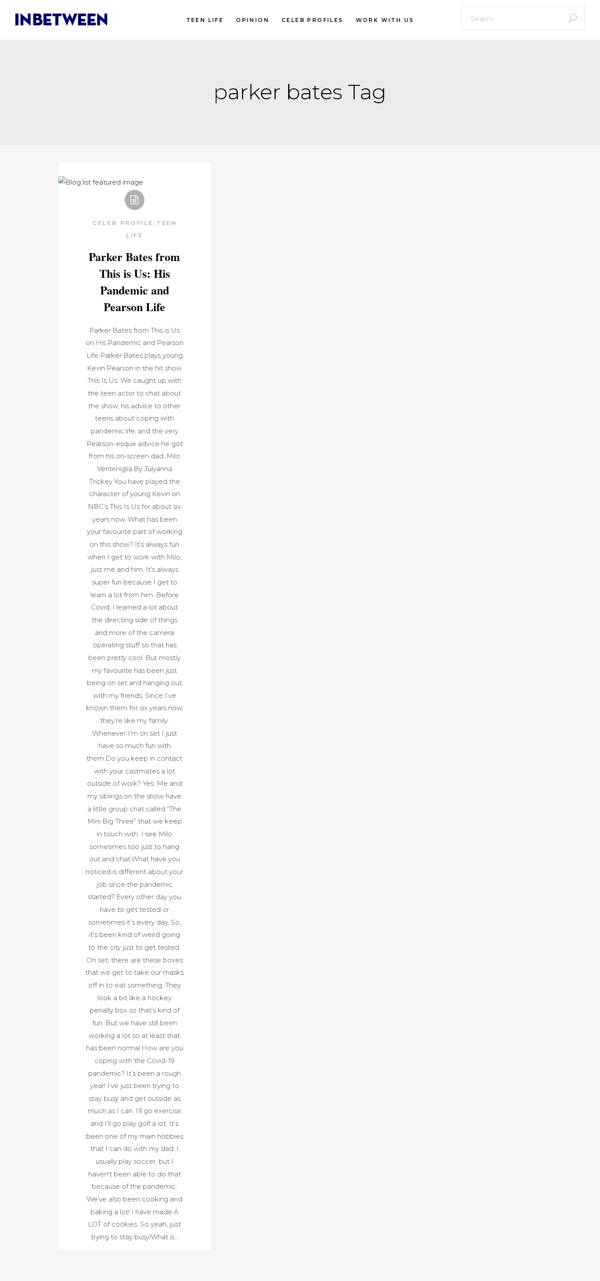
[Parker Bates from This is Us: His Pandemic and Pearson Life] (100, 182)
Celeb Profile (122, 222)
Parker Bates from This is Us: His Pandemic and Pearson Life (134, 281)
